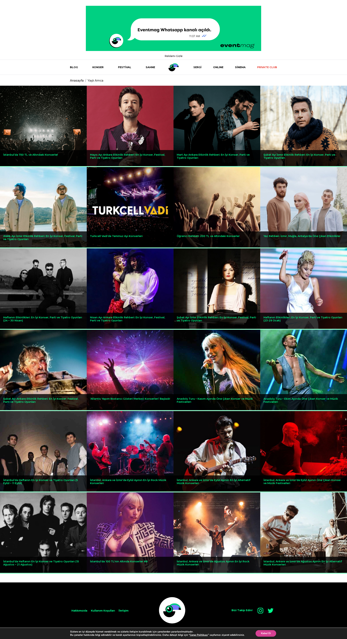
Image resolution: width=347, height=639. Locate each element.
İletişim (123, 610)
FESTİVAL (124, 67)
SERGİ (197, 67)
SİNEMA (240, 67)
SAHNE (150, 67)
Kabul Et (266, 633)
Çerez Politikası (199, 635)
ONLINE (218, 67)
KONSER (98, 67)
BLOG (74, 67)
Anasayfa (77, 80)
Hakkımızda (79, 610)
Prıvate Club (267, 67)
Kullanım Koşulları (103, 610)
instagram (260, 610)
